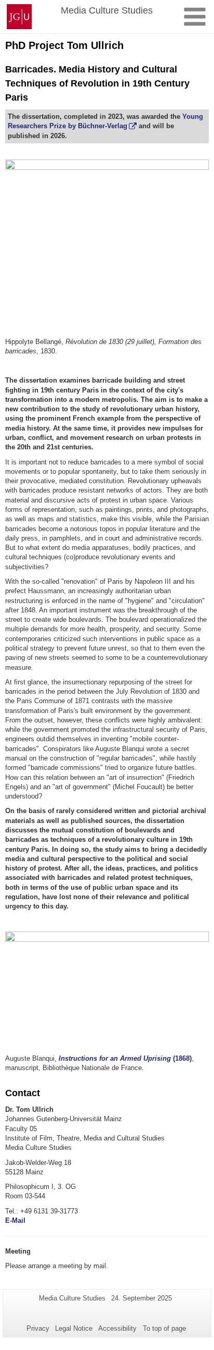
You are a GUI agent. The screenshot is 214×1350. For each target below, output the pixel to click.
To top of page (164, 1328)
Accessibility (117, 1328)
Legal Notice (73, 1328)
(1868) (125, 1058)
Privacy (37, 1328)
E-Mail (15, 1220)
